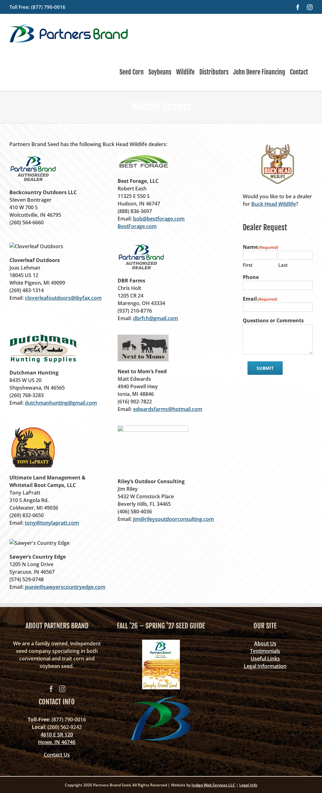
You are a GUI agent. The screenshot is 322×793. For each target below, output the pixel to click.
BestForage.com (137, 226)
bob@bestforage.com (159, 218)
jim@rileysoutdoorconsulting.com (173, 519)
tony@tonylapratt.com (52, 522)
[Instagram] (62, 689)
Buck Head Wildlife (273, 203)
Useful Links (265, 658)
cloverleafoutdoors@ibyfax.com (63, 297)
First (248, 265)
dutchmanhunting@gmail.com (61, 402)
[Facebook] (51, 689)
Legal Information (265, 666)
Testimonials (265, 651)
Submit (265, 368)
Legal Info (248, 785)
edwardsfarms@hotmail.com (167, 409)
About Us (265, 643)
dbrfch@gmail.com (155, 318)
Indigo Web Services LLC (213, 785)
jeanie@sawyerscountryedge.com (65, 586)
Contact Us (57, 754)
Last (283, 265)
